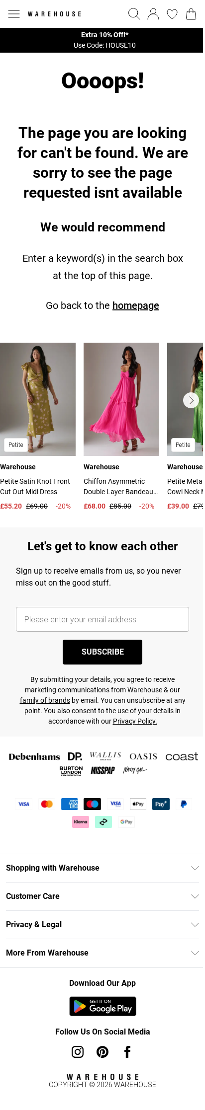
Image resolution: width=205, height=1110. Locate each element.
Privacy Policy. (135, 721)
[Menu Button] (14, 14)
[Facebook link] (127, 1052)
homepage (135, 305)
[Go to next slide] (191, 400)
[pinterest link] (102, 1052)
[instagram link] (78, 1052)
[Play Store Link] (102, 1006)
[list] (102, 40)
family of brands (45, 700)
